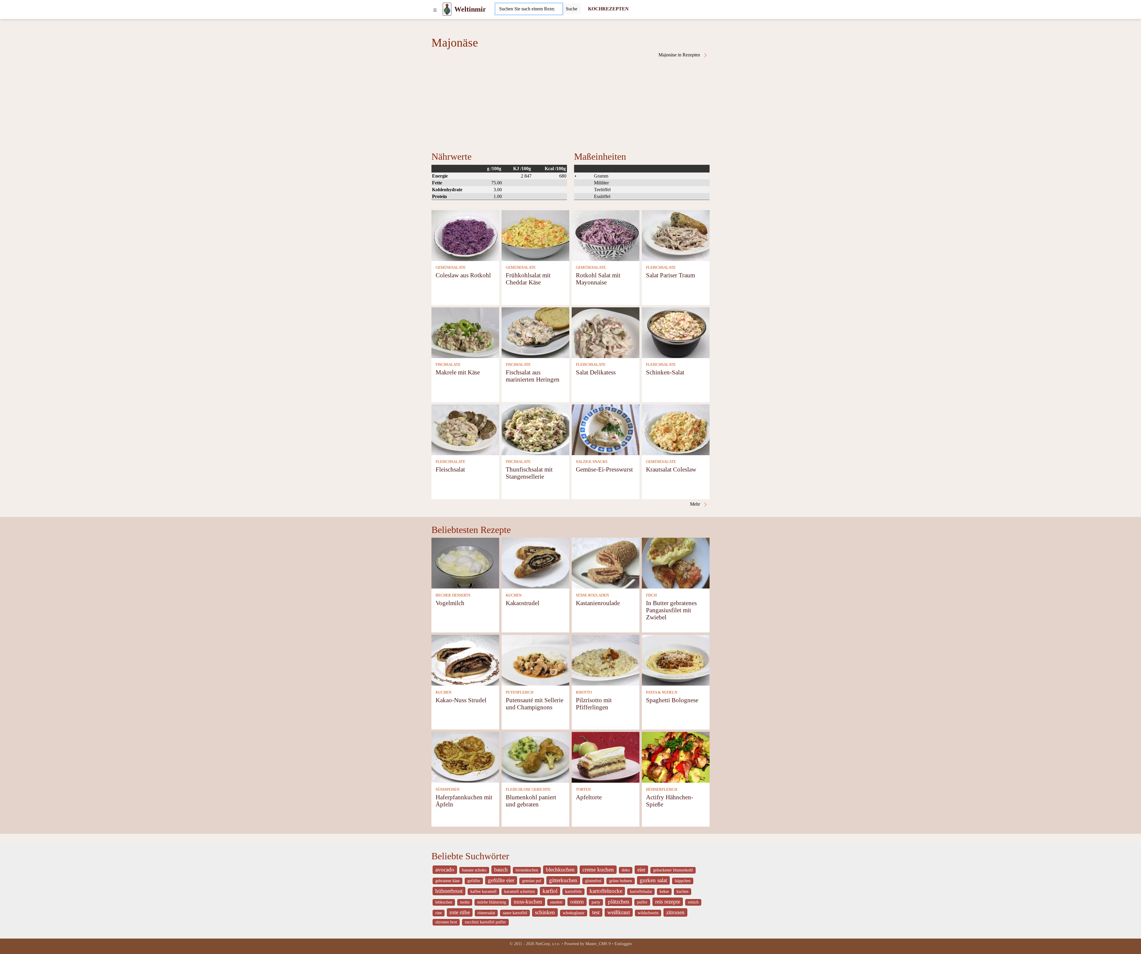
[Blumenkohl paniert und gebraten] (535, 757)
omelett (556, 902)
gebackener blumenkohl (673, 870)
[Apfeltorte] (605, 757)
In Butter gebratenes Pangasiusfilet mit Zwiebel (671, 610)
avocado (444, 869)
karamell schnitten (519, 891)
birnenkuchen (527, 870)
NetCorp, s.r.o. (547, 944)
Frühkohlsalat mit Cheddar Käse (528, 279)
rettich (693, 902)
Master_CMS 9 (598, 944)
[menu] (435, 9)
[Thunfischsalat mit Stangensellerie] (535, 429)
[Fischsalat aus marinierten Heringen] (535, 332)
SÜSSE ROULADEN (592, 595)
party (596, 902)
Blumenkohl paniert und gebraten (531, 801)
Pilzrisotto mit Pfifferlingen (594, 704)
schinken (545, 912)
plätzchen (618, 901)
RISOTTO (584, 692)
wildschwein (648, 913)
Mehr (695, 504)
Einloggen (623, 944)
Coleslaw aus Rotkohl (463, 275)
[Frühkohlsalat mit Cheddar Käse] (535, 235)
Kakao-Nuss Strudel (461, 700)
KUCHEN (513, 595)
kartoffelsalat (641, 891)
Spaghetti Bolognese (672, 700)
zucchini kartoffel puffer (485, 922)
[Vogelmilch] (465, 562)
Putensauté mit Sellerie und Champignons (534, 704)
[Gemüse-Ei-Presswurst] (605, 429)
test (596, 912)
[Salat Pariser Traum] (676, 235)
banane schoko (474, 870)
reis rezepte (667, 901)
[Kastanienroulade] (605, 562)
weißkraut (618, 912)
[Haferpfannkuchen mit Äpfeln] (465, 757)
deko (626, 870)
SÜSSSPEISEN (447, 789)
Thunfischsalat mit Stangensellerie (529, 473)
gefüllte (473, 881)
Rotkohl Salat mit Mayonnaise (598, 279)
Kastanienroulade (598, 602)
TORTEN (583, 789)
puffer (642, 902)
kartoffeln (573, 891)
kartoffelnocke (606, 891)
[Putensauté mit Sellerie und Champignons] (535, 659)
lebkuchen (443, 902)
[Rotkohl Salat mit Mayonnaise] (605, 235)
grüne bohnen (620, 881)
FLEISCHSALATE (661, 267)
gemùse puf (531, 881)
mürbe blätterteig (491, 902)
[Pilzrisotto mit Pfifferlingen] (605, 659)
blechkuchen (560, 869)
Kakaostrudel (522, 602)
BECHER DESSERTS (453, 595)
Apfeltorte (589, 797)
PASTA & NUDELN (661, 692)
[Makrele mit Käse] (465, 332)
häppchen (683, 881)
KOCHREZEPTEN (608, 8)
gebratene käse (447, 881)
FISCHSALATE (448, 365)
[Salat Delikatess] (605, 332)
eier (641, 869)
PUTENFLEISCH (519, 692)
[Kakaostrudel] (535, 562)
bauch (501, 869)
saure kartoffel (515, 913)
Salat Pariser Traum (670, 275)
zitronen (675, 912)
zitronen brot (446, 922)
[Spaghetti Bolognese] (676, 659)
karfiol (550, 891)
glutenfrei (593, 881)
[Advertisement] (570, 102)
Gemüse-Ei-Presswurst (604, 469)
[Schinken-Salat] (676, 332)
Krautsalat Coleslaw (671, 469)
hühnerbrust (449, 891)
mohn (464, 902)
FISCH (651, 595)
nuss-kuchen (528, 901)
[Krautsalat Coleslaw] (676, 429)
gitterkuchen (563, 880)
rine (438, 913)
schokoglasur (573, 913)
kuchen (682, 891)
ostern (577, 901)
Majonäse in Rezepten (679, 54)
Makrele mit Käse (458, 372)
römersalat (486, 913)
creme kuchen (598, 869)
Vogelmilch (450, 602)
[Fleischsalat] (465, 429)
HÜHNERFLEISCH (661, 789)
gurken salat (653, 880)
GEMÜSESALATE (451, 267)
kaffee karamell (483, 891)
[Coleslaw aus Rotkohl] (465, 235)
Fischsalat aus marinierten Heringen (533, 376)
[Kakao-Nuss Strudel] (465, 659)
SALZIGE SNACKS (591, 462)
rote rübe (460, 912)
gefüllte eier (501, 880)
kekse (664, 891)
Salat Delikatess (596, 372)
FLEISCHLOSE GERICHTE (528, 789)
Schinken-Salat (665, 372)
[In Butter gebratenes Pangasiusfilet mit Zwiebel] (676, 562)
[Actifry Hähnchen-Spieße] (676, 757)
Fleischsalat (450, 469)
